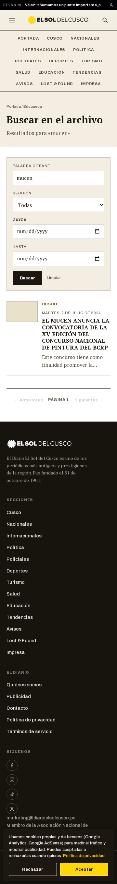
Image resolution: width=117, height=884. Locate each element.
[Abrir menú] (12, 20)
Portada (28, 38)
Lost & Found (57, 84)
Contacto (17, 708)
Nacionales (85, 38)
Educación (51, 72)
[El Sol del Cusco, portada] (58, 20)
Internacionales (44, 50)
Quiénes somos (24, 684)
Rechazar (32, 869)
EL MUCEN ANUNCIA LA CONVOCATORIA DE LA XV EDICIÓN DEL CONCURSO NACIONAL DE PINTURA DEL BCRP (76, 334)
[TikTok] (12, 794)
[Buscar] (104, 20)
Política (83, 50)
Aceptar (84, 869)
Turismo (91, 61)
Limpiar (54, 278)
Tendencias (86, 72)
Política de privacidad (31, 719)
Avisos (24, 84)
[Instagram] (12, 779)
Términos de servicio (29, 731)
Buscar (27, 278)
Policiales (28, 61)
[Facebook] (12, 765)
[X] (12, 808)
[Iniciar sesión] (111, 5)
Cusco (55, 38)
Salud (23, 72)
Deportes (61, 61)
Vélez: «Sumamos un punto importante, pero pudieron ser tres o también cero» (65, 5)
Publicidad (18, 696)
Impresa (91, 84)
